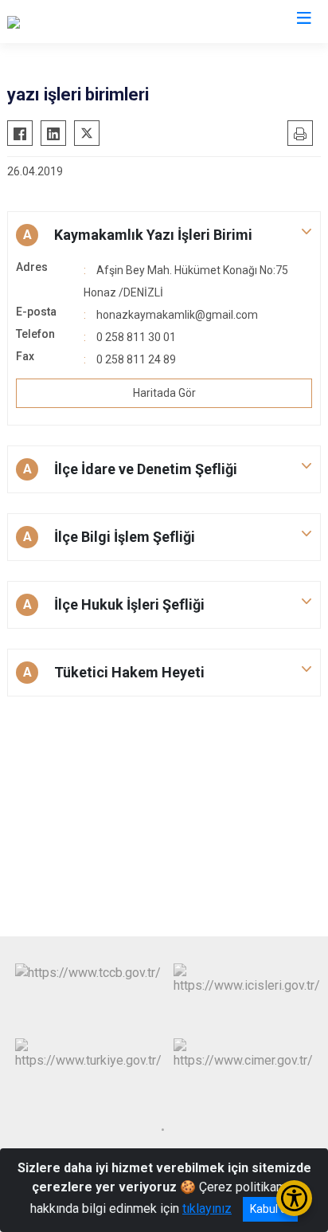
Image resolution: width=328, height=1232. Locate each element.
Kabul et (270, 1209)
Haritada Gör (164, 392)
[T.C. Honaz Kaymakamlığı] (76, 21)
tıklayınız (207, 1208)
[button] (164, 235)
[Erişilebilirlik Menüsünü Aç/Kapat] (294, 1198)
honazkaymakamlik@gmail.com (177, 314)
